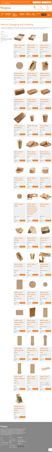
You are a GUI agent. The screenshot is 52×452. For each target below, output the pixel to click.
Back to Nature (3, 34)
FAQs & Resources (28, 14)
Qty (15, 53)
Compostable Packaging (8, 14)
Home (2, 437)
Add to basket (22, 55)
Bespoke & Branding (22, 14)
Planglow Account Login (42, 9)
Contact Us (2, 440)
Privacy (10, 442)
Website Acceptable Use (13, 447)
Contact (38, 13)
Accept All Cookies (37, 2)
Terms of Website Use (12, 445)
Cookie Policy (7, 3)
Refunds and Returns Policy (12, 441)
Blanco (2, 41)
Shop (44, 14)
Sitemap (10, 437)
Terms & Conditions (12, 439)
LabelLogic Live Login (36, 9)
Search (48, 14)
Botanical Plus (3, 37)
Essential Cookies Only (46, 2)
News (1, 439)
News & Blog (33, 14)
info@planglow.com (22, 441)
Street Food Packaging (4, 36)
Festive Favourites (4, 40)
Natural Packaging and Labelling (6, 38)
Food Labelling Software (15, 14)
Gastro (2, 33)
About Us (2, 14)
